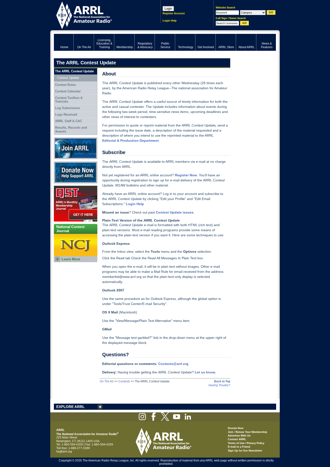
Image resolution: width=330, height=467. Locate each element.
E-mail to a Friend (239, 446)
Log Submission (67, 108)
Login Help (170, 20)
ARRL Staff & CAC (68, 121)
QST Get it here (64, 187)
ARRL (101, 14)
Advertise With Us (239, 435)
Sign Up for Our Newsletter (245, 450)
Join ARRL (61, 139)
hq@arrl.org (64, 451)
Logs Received (66, 114)
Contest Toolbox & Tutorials (69, 100)
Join (230, 431)
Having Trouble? (219, 385)
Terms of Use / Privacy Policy (246, 443)
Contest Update (68, 78)
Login (168, 8)
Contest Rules (65, 85)
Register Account (174, 13)
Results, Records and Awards (71, 129)
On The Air (107, 381)
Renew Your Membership (251, 431)
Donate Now (62, 163)
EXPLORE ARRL (70, 407)
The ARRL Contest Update (74, 71)
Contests (124, 381)
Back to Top (222, 381)
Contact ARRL (237, 439)
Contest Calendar (68, 91)
